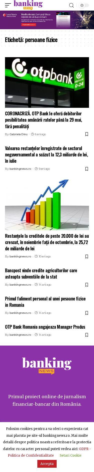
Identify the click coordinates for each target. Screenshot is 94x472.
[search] (71, 5)
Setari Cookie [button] (70, 455)
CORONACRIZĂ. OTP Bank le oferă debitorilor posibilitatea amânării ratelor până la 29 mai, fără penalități (43, 119)
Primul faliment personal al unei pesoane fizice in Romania (45, 301)
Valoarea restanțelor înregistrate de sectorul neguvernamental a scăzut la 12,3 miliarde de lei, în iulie (46, 154)
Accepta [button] (47, 464)
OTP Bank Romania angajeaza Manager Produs (45, 326)
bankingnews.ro (20, 169)
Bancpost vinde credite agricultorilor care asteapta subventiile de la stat (41, 273)
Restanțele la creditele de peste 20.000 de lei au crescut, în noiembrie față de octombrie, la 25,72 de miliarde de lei (47, 242)
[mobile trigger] (9, 5)
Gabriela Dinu (19, 134)
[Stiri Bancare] (28, 5)
